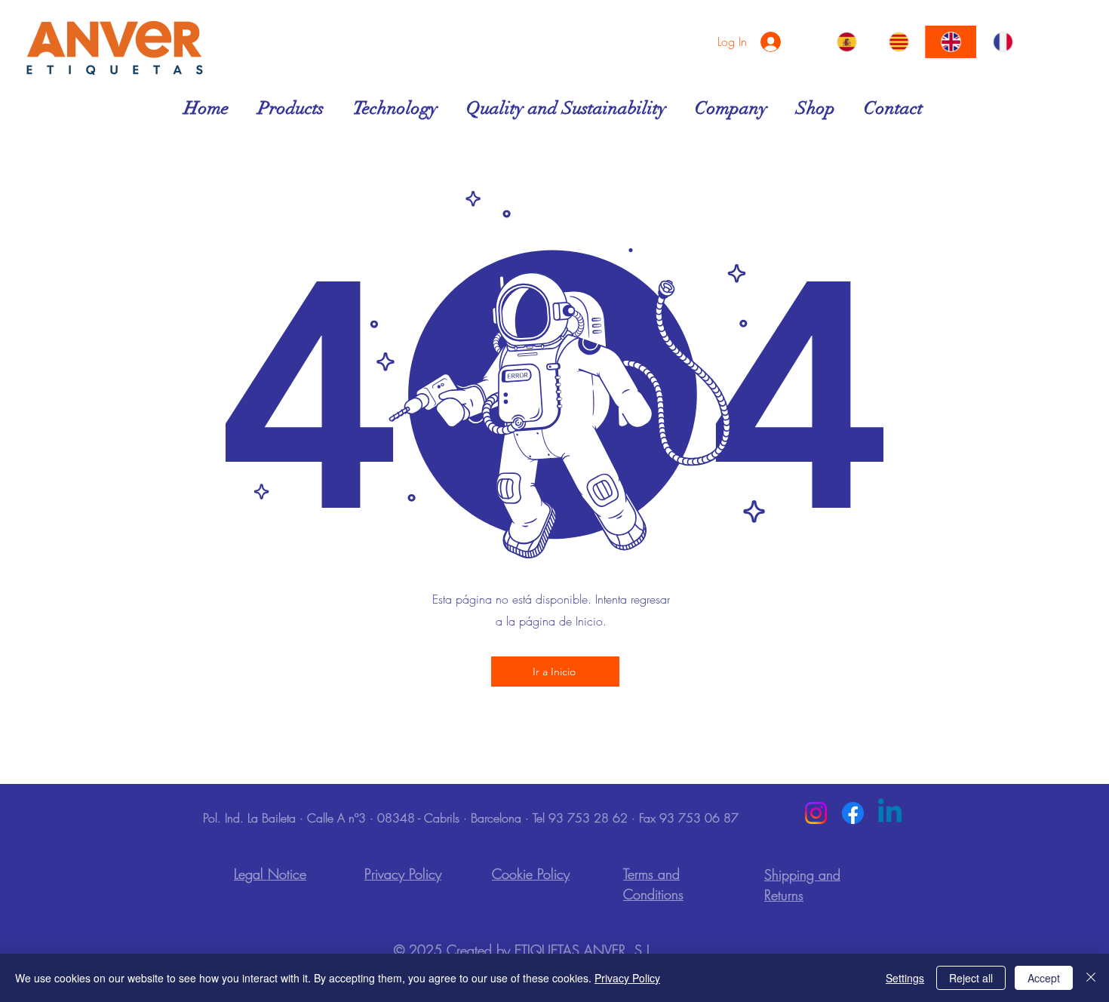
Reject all (971, 977)
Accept (1044, 977)
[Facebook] (853, 813)
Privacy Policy (627, 977)
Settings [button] (905, 977)
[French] (1002, 42)
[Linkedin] (890, 813)
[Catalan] (899, 42)
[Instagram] (816, 813)
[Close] (1091, 978)
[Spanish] (847, 42)
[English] (951, 42)
